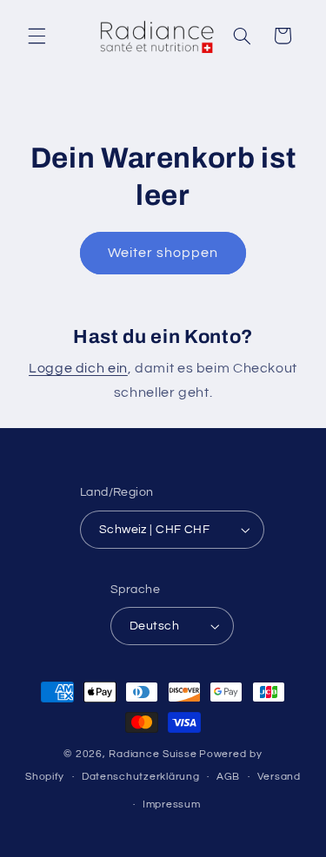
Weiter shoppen (163, 253)
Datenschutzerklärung (141, 776)
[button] (37, 36)
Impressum (172, 804)
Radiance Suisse (152, 754)
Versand (279, 776)
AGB (228, 776)
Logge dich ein (78, 368)
